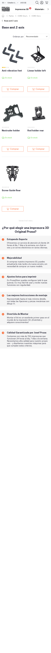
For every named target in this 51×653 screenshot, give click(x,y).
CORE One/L (23, 16)
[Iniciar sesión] (42, 2)
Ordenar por (18, 36)
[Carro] (46, 2)
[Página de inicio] (3, 15)
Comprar (14, 88)
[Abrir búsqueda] (37, 2)
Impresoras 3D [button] (23, 8)
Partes (11, 16)
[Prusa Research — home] (6, 9)
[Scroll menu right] (48, 9)
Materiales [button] (40, 9)
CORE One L (36, 16)
